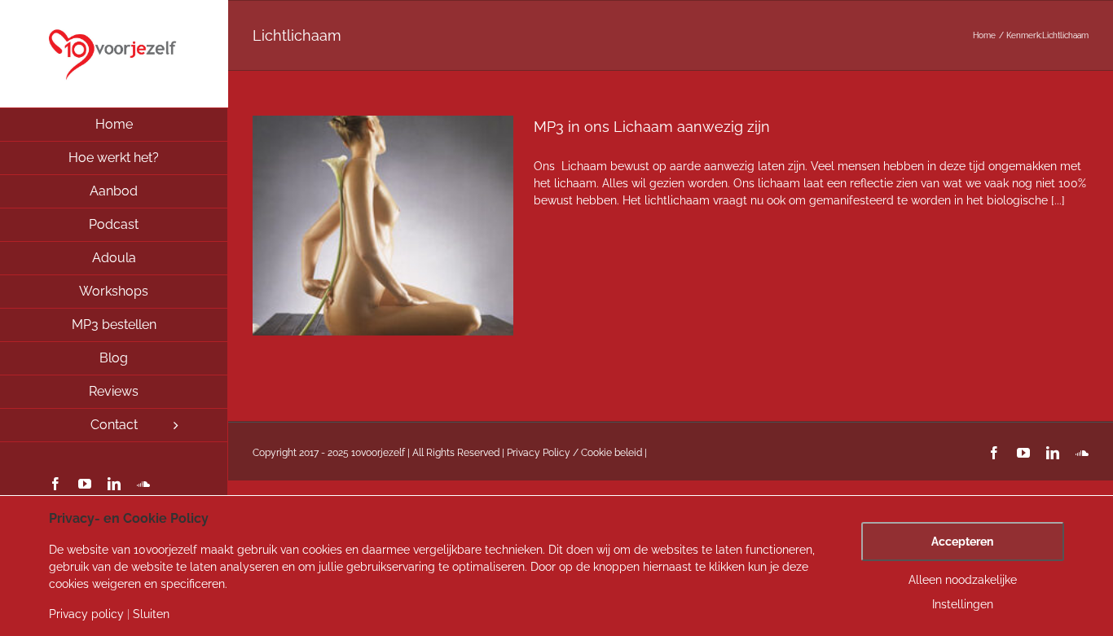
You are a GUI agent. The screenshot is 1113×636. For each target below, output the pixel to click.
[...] (1058, 200)
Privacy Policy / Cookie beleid (574, 452)
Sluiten (151, 614)
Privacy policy (86, 614)
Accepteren (962, 541)
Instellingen (962, 604)
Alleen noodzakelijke (962, 580)
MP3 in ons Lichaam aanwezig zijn (652, 126)
